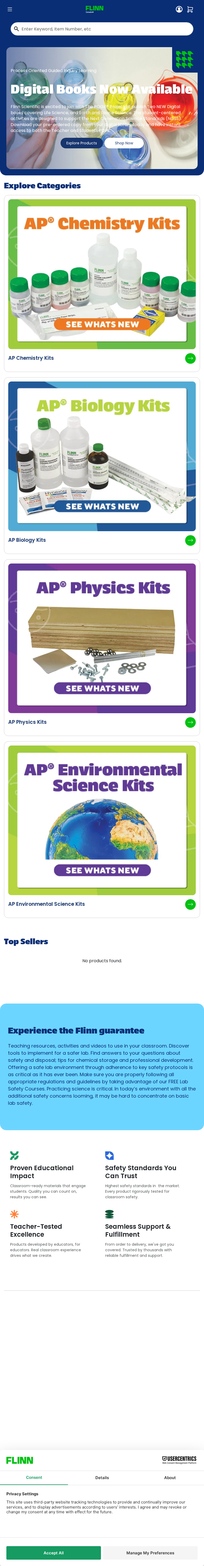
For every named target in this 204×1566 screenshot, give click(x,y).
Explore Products (81, 143)
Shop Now (124, 143)
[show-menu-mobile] (9, 10)
